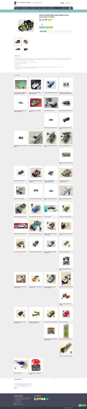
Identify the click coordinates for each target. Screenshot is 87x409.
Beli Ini (41, 27)
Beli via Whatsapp (49, 27)
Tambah (15, 387)
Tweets (55, 378)
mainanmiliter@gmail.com (20, 404)
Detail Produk (17, 55)
